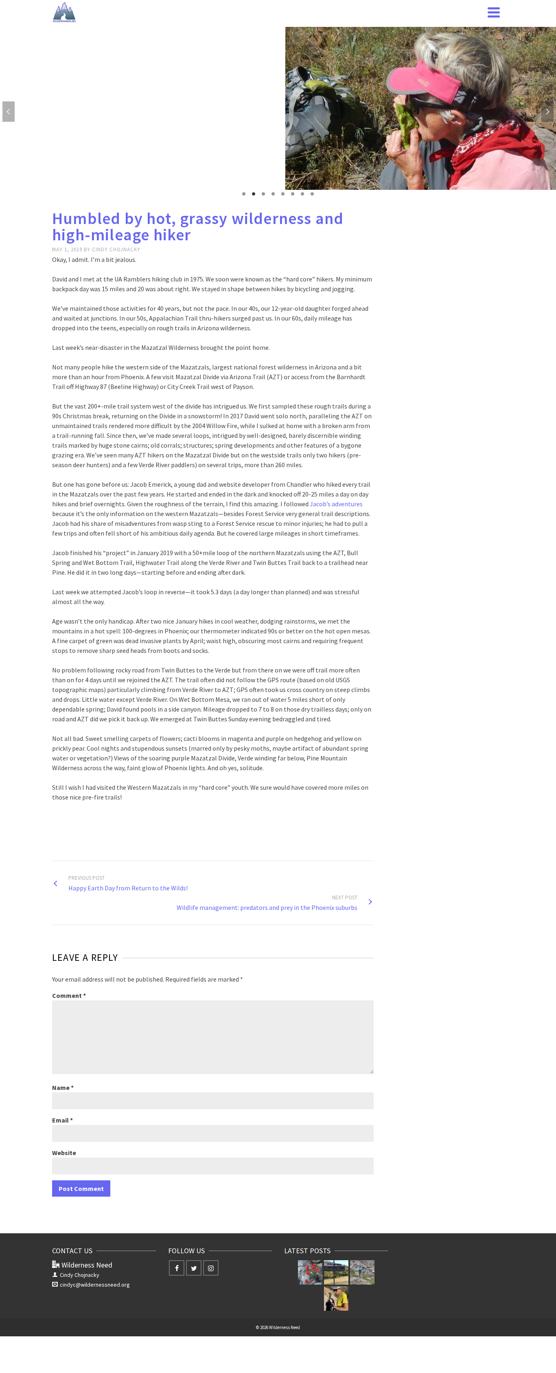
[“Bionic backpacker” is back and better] (362, 1272)
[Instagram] (211, 1268)
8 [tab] (312, 194)
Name (63, 1087)
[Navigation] (494, 12)
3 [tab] (263, 194)
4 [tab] (273, 194)
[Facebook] (176, 1268)
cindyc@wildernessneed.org (95, 1284)
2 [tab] (254, 194)
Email (62, 1120)
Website (64, 1153)
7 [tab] (302, 194)
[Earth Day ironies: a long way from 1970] (310, 1272)
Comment (69, 995)
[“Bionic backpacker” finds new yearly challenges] (336, 1298)
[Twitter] (193, 1268)
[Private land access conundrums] (336, 1272)
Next (547, 111)
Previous (8, 111)
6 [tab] (293, 194)
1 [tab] (244, 194)
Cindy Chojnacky (116, 249)
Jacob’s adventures (336, 504)
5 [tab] (283, 194)
